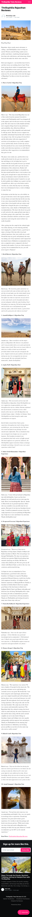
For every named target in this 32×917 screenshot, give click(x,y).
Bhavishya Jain (10, 15)
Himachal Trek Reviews (17, 901)
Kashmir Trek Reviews (8, 898)
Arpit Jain (7, 888)
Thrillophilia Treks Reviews (11, 2)
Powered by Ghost (16, 904)
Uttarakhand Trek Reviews (23, 898)
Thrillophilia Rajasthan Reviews (18, 836)
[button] (29, 2)
